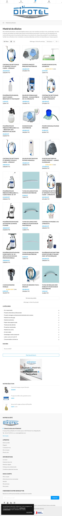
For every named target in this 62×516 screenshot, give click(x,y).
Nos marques (6, 450)
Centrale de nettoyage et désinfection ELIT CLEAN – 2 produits (50, 192)
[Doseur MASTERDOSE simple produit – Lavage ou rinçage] (50, 147)
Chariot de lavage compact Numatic (20, 387)
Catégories (7, 306)
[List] (14, 41)
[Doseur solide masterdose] (31, 115)
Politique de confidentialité (9, 467)
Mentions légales (7, 464)
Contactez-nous (7, 447)
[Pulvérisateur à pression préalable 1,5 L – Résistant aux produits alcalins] (11, 115)
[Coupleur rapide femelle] (11, 274)
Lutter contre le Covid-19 (10, 337)
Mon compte (49, 2)
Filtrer (7, 41)
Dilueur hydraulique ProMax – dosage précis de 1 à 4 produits (30, 97)
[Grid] (11, 41)
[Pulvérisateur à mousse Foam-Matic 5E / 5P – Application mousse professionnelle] (11, 241)
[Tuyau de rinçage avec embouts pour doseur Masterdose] (50, 274)
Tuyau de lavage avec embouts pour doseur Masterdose (30, 223)
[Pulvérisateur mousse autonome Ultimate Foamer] (11, 211)
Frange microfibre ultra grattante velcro (21, 395)
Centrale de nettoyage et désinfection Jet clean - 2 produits (50, 97)
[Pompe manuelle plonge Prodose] (50, 115)
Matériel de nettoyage (9, 317)
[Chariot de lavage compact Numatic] (6, 390)
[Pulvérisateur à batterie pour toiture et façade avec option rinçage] (50, 241)
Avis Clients (57, 190)
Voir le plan (5, 436)
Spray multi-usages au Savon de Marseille (21, 404)
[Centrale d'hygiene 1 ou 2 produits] (50, 211)
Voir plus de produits (31, 298)
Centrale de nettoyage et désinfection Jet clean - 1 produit (11, 66)
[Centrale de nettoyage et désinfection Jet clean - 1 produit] (11, 53)
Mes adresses (6, 484)
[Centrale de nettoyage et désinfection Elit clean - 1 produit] (11, 147)
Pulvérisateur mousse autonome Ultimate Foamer (10, 223)
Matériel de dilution (9, 320)
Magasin (5, 445)
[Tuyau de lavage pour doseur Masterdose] (31, 180)
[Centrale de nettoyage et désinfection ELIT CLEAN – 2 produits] (50, 180)
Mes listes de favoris (31, 355)
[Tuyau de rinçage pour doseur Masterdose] (31, 241)
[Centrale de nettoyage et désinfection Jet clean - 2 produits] (50, 84)
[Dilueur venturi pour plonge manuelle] (31, 147)
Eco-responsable (8, 310)
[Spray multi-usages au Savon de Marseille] (6, 407)
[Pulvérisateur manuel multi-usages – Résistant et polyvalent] (11, 84)
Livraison (5, 459)
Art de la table (7, 332)
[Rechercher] (21, 2)
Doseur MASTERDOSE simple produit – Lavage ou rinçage (50, 160)
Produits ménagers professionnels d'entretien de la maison (18, 315)
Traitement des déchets (10, 324)
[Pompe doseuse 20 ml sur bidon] (50, 53)
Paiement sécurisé (7, 462)
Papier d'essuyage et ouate (10, 322)
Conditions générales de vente (10, 469)
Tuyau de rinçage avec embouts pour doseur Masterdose (50, 286)
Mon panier (6, 486)
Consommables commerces (11, 339)
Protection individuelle (10, 327)
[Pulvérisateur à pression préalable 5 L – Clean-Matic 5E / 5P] (11, 180)
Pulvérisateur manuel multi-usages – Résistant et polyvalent (11, 97)
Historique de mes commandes (10, 479)
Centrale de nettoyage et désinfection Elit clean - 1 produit (11, 160)
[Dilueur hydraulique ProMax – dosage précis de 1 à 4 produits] (31, 84)
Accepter (29, 512)
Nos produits (7, 2)
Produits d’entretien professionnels (13, 312)
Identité (5, 481)
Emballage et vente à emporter (11, 334)
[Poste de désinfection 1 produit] (31, 274)
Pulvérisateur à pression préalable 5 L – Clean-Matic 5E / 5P (11, 192)
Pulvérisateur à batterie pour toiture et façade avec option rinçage (50, 254)
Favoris (5, 343)
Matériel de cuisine (9, 329)
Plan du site (6, 452)
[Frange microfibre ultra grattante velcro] (6, 398)
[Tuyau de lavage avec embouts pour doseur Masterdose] (31, 211)
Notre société (6, 442)
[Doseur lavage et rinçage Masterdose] (31, 53)
